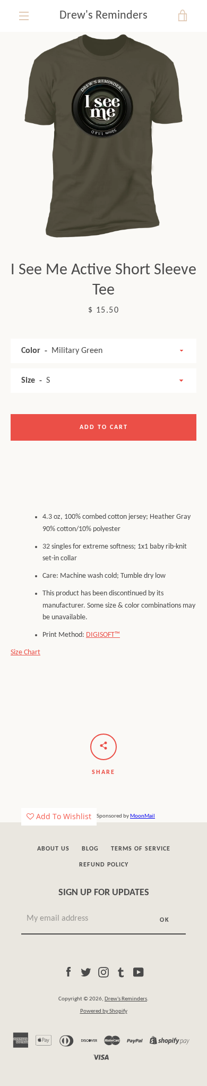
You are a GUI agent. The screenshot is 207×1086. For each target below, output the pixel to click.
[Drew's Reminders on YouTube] (138, 972)
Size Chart (25, 652)
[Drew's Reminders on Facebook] (68, 972)
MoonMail (142, 816)
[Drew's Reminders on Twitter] (86, 972)
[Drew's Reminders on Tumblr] (121, 972)
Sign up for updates (103, 893)
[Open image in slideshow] (103, 135)
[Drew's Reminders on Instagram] (103, 972)
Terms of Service (140, 849)
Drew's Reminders (103, 16)
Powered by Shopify (103, 1011)
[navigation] (24, 16)
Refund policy (103, 865)
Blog (90, 849)
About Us (53, 849)
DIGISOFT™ (103, 635)
